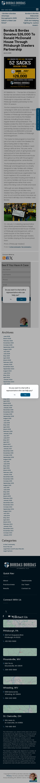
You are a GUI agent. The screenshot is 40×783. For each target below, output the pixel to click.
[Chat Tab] (20, 391)
